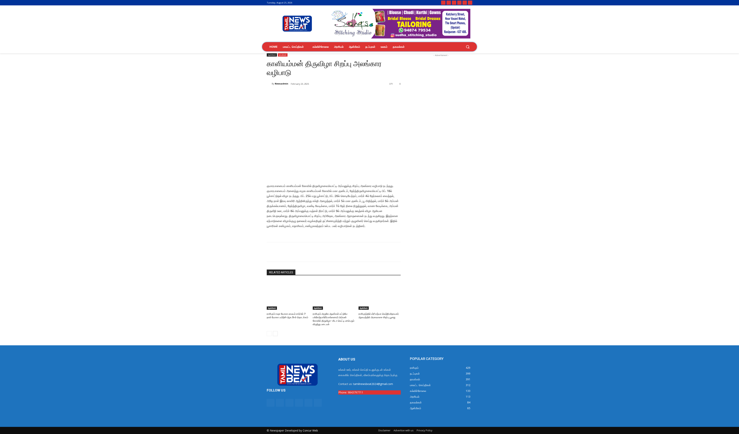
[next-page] (275, 333)
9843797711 (355, 392)
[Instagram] (454, 3)
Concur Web (310, 430)
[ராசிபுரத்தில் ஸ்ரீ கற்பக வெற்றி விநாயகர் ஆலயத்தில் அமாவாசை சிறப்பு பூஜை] (380, 295)
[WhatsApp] (312, 94)
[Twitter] (459, 3)
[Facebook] (448, 3)
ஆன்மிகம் (272, 54)
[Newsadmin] (269, 84)
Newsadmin (281, 83)
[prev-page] (269, 333)
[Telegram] (470, 3)
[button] (467, 46)
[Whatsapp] (443, 3)
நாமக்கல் (282, 54)
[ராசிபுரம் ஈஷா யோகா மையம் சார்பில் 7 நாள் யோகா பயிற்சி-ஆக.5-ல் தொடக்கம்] (288, 295)
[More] (330, 94)
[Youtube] (464, 3)
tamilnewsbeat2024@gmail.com (373, 384)
